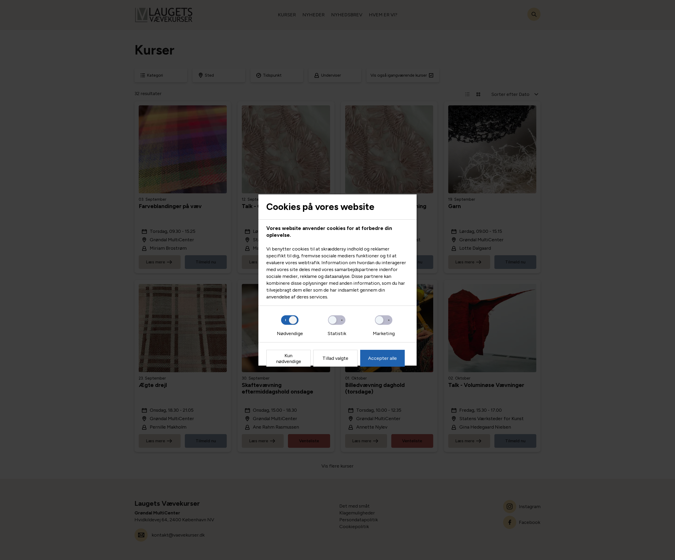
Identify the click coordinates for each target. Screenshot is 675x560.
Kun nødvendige (288, 358)
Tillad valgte (335, 358)
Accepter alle (382, 358)
